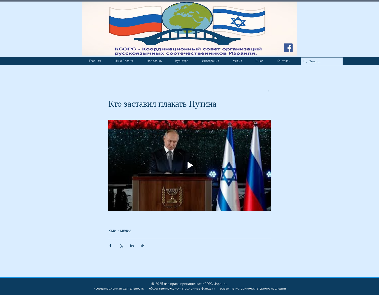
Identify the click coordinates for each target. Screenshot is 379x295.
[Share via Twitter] (121, 245)
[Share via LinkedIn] (132, 245)
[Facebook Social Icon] (288, 47)
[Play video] (189, 165)
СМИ (112, 230)
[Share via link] (143, 245)
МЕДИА (125, 230)
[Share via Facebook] (110, 245)
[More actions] (268, 91)
